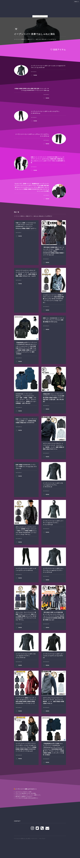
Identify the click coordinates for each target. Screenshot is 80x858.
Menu (76, 1)
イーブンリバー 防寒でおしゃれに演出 (22, 838)
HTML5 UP (43, 838)
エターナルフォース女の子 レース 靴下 (23, 791)
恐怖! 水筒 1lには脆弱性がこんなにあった (23, 796)
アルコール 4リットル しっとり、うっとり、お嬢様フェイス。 (28, 795)
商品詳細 (35, 75)
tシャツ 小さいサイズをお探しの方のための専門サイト (26, 798)
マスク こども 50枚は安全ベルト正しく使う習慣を (25, 793)
